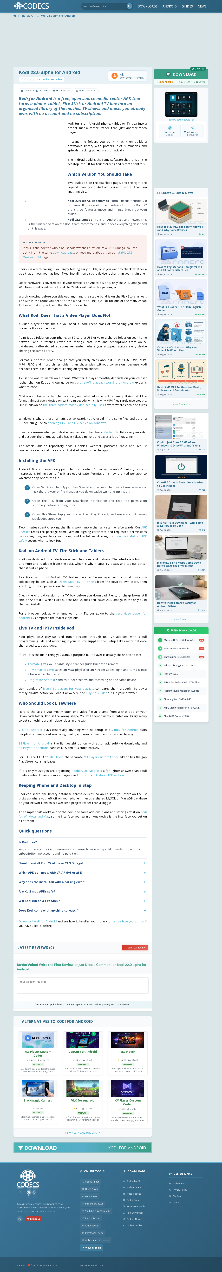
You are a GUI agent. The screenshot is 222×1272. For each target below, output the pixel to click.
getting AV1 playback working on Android (104, 382)
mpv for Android (126, 730)
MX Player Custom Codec (101, 757)
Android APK (133, 1181)
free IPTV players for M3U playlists (68, 688)
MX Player (56, 757)
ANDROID (170, 6)
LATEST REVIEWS (32, 947)
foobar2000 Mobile (85, 771)
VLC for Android (30, 730)
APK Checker (92, 1225)
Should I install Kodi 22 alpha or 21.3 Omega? (51, 863)
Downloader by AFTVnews (77, 582)
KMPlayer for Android (34, 748)
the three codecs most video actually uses (73, 405)
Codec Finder (92, 1181)
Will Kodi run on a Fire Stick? (39, 901)
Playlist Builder (96, 693)
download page (63, 252)
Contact (177, 1202)
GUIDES (187, 6)
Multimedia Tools (136, 1206)
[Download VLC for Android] (82, 1088)
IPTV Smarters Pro (41, 670)
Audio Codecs (134, 1187)
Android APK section (110, 775)
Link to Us (35, 1218)
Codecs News (134, 1219)
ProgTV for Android (41, 680)
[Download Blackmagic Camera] (38, 1088)
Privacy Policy (180, 1189)
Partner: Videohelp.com (91, 1265)
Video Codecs (134, 1193)
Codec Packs (133, 1200)
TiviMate (34, 664)
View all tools (93, 1247)
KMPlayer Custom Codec (128, 1102)
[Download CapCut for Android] (82, 1039)
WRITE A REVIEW (136, 947)
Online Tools (94, 1171)
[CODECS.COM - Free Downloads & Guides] (28, 1184)
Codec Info (111, 432)
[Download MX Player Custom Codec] (38, 1039)
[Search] (129, 6)
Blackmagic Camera (37, 1100)
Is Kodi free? (28, 842)
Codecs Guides (134, 1225)
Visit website (192, 132)
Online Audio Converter (97, 1240)
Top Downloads (135, 1212)
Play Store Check (94, 1232)
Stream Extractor (94, 1203)
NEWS (202, 6)
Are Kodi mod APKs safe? (37, 891)
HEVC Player (91, 1189)
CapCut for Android (83, 1052)
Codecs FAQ (179, 1183)
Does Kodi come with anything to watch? (49, 910)
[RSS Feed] (20, 1219)
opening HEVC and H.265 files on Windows (77, 423)
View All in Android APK (81, 1132)
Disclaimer (178, 1196)
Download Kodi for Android (38, 921)
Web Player (91, 1196)
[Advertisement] (111, 42)
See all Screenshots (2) (181, 119)
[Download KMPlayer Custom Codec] (127, 1088)
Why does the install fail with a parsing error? (52, 882)
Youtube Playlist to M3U (98, 1210)
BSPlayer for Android (34, 743)
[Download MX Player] (127, 1039)
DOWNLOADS (148, 6)
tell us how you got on (128, 921)
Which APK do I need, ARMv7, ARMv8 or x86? (51, 872)
